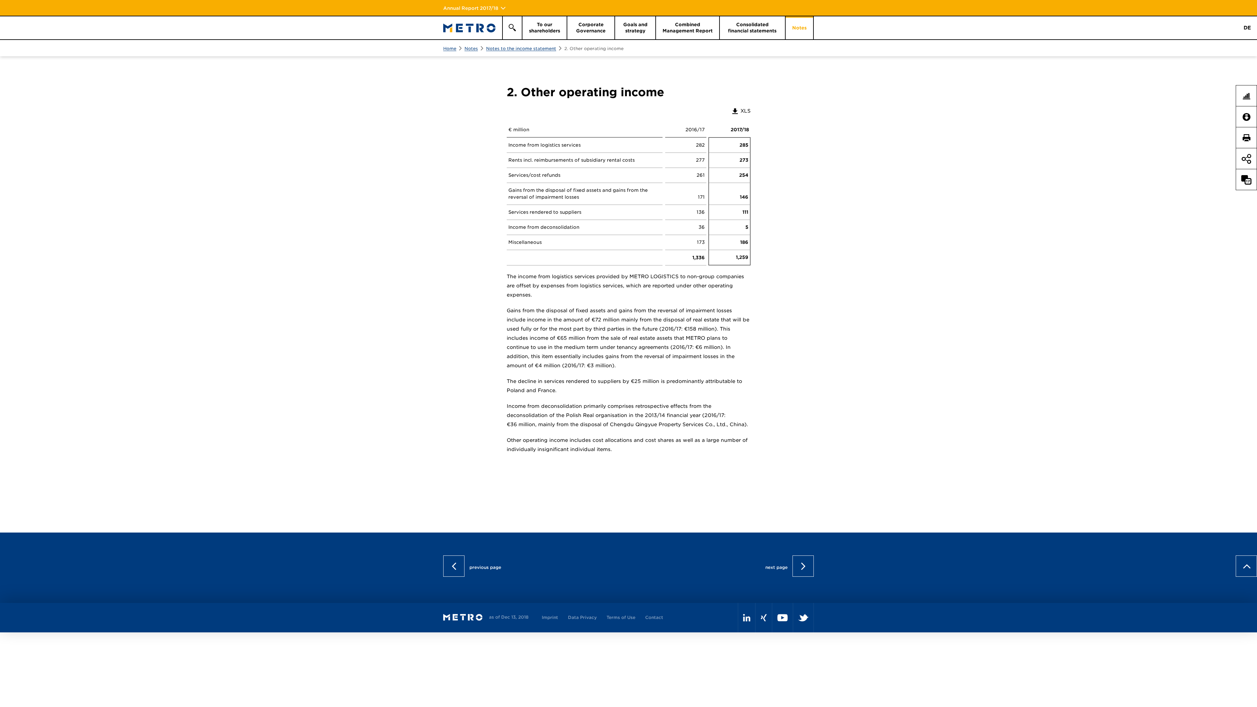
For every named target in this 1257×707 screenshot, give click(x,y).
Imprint (550, 617)
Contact (654, 617)
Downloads (1249, 116)
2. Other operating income (594, 48)
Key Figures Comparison (1249, 96)
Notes (471, 48)
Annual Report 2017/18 (470, 8)
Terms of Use (621, 617)
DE (1247, 28)
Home (449, 48)
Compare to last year (1249, 179)
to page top (1246, 233)
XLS (741, 111)
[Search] (512, 27)
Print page (1249, 137)
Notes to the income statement (521, 48)
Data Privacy (582, 617)
